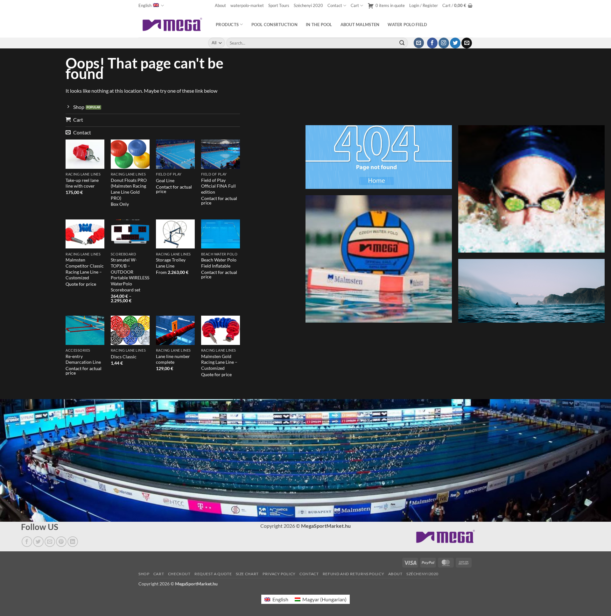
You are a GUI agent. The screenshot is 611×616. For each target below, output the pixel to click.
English (144, 5)
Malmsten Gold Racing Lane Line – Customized (219, 362)
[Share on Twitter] (38, 541)
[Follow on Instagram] (444, 43)
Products (227, 24)
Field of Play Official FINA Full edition (218, 186)
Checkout (179, 573)
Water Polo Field (407, 24)
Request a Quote (213, 573)
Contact (334, 5)
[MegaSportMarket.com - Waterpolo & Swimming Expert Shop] (172, 24)
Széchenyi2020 (422, 573)
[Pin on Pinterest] (61, 541)
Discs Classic (124, 356)
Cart (355, 5)
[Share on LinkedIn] (72, 541)
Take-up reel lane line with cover (82, 183)
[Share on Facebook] (27, 541)
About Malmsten (360, 24)
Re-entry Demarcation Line (83, 359)
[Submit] (402, 43)
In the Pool (319, 24)
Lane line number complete (173, 359)
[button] (423, 5)
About (220, 5)
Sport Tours (278, 5)
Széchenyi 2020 (308, 5)
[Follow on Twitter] (455, 43)
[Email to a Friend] (50, 541)
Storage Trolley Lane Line (171, 263)
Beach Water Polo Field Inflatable (218, 263)
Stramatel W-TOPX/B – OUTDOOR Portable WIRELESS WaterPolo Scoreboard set (130, 274)
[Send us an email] (466, 43)
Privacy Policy (279, 573)
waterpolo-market (247, 5)
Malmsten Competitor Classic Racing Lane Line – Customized (85, 268)
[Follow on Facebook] (432, 43)
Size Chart (247, 573)
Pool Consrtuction (274, 24)
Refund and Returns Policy (353, 573)
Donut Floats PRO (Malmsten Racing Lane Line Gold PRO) (129, 189)
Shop (143, 573)
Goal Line (165, 180)
